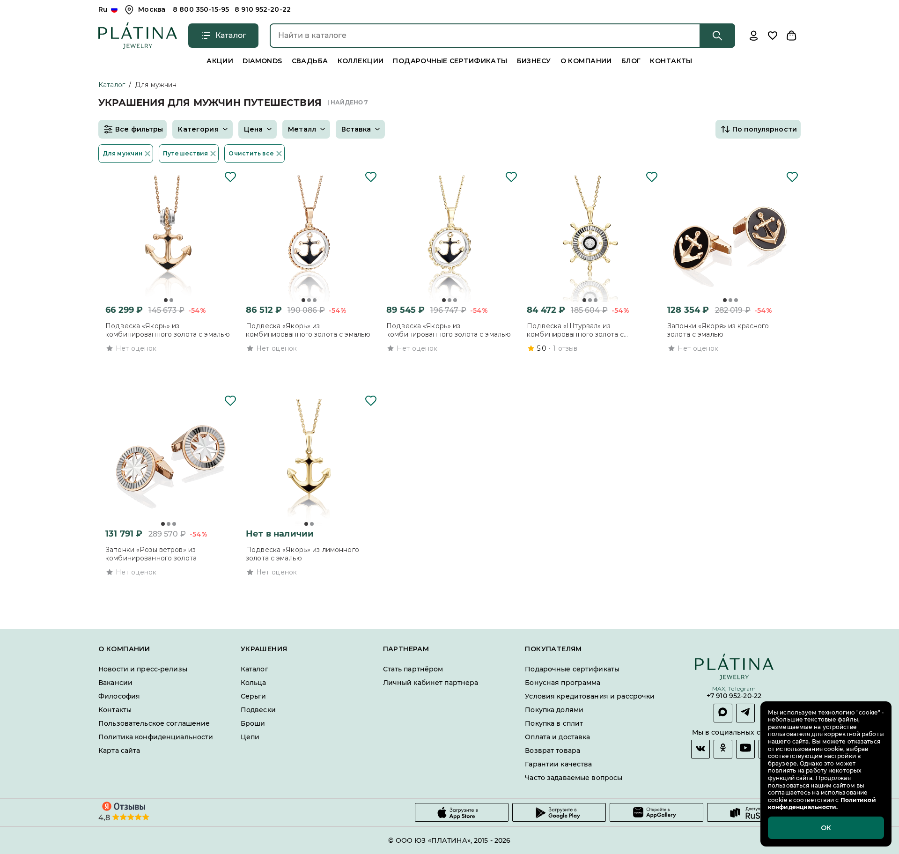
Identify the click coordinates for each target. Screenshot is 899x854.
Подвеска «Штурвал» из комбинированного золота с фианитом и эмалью (575, 330)
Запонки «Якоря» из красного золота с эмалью (718, 330)
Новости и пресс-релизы (142, 669)
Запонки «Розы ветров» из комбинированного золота (151, 553)
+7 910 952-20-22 (734, 696)
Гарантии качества (558, 764)
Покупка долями (554, 710)
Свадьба (310, 61)
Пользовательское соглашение (154, 723)
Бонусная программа (562, 682)
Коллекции (361, 61)
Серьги (253, 696)
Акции (219, 61)
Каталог (111, 85)
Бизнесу (534, 61)
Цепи (250, 737)
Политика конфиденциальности (156, 737)
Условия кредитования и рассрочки (590, 696)
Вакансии (115, 682)
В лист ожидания (297, 589)
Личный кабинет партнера (431, 682)
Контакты (671, 61)
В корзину (156, 365)
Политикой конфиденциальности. (822, 803)
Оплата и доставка (557, 737)
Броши (253, 723)
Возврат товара (552, 750)
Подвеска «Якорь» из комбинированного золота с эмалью (167, 330)
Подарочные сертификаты (450, 61)
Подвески (258, 710)
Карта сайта (119, 750)
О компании (586, 61)
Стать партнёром (413, 669)
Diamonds (262, 61)
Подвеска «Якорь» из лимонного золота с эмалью (302, 553)
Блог (631, 61)
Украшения (264, 649)
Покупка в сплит (554, 723)
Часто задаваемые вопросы (573, 777)
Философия (119, 696)
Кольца (253, 682)
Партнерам (406, 649)
